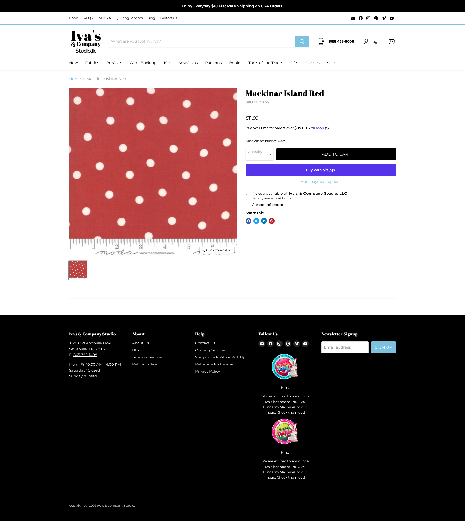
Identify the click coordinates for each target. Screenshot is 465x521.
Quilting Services (129, 18)
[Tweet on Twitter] (256, 221)
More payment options (320, 181)
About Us (140, 343)
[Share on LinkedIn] (264, 221)
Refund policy (144, 364)
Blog (151, 18)
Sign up (383, 347)
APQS (88, 18)
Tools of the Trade (265, 63)
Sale (331, 63)
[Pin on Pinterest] (272, 221)
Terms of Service (147, 357)
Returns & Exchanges (214, 364)
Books (235, 63)
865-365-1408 (85, 354)
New (73, 63)
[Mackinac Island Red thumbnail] (78, 270)
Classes (312, 63)
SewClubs (188, 63)
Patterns (213, 63)
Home (74, 18)
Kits (167, 63)
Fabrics (92, 63)
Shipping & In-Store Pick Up (220, 357)
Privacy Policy (207, 371)
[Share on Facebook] (248, 221)
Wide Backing (143, 63)
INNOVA (104, 18)
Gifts (293, 63)
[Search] (302, 41)
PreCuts (114, 63)
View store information (267, 205)
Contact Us (168, 18)
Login (376, 41)
